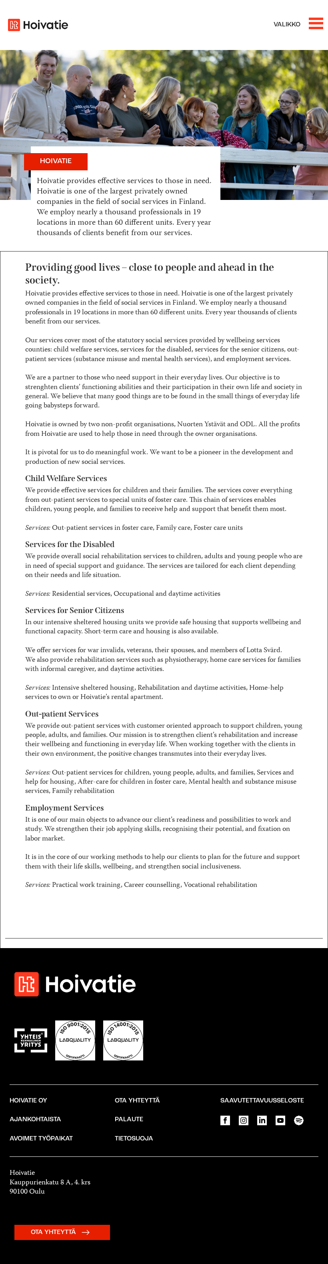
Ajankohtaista (35, 1119)
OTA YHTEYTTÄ (54, 1232)
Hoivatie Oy (28, 1101)
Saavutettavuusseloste (262, 1101)
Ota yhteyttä (137, 1101)
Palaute (129, 1119)
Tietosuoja (134, 1139)
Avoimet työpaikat (41, 1139)
